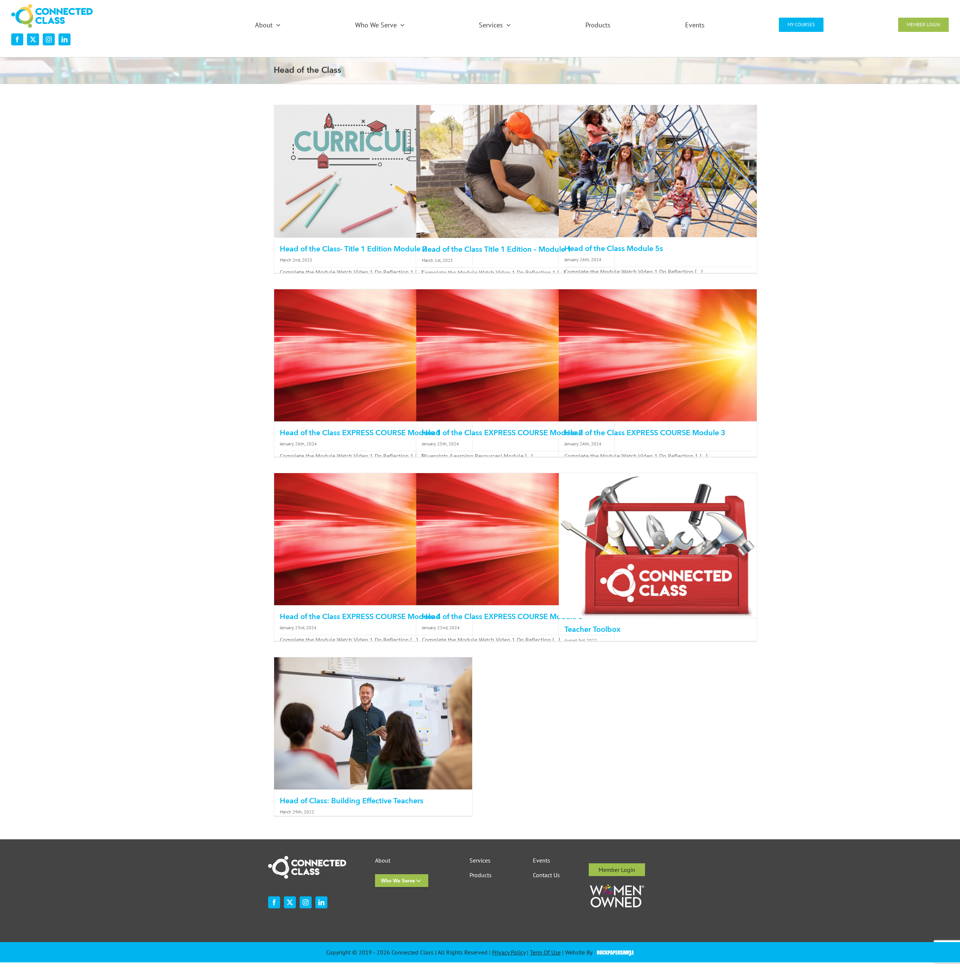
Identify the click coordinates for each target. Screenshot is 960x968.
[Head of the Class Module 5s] (658, 171)
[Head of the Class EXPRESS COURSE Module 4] (373, 539)
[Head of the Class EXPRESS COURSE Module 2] (515, 355)
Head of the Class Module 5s (613, 249)
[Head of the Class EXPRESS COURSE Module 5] (515, 539)
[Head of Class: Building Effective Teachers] (373, 723)
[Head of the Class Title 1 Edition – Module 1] (515, 171)
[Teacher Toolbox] (658, 545)
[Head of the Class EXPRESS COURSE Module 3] (658, 355)
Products (481, 875)
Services (480, 860)
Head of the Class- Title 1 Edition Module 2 (353, 249)
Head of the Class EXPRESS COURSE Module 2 (502, 433)
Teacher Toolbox (592, 629)
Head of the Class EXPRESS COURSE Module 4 (360, 617)
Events (541, 860)
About (382, 860)
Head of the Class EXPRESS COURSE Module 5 (502, 617)
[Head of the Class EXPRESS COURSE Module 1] (373, 355)
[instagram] (49, 39)
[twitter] (33, 39)
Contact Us (546, 875)
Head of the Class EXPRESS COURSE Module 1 (360, 433)
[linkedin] (64, 39)
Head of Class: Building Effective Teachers (351, 801)
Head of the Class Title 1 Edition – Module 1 (497, 249)
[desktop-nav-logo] (52, 7)
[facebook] (17, 39)
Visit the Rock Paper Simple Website (614, 952)
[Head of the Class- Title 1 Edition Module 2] (373, 171)
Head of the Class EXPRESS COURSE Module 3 (644, 433)
